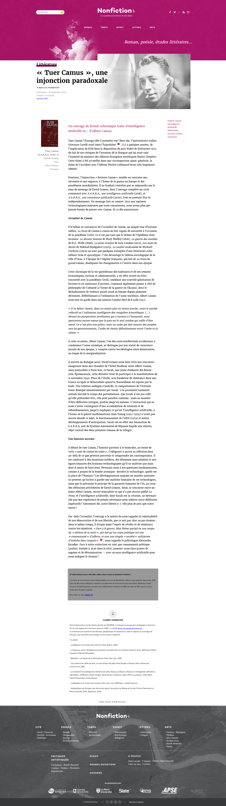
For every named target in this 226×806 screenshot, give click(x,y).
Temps (104, 27)
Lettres (136, 27)
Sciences (48, 732)
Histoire (93, 732)
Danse (169, 746)
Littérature (146, 732)
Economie (51, 735)
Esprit (120, 27)
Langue (144, 735)
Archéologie (95, 735)
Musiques (180, 732)
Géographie (68, 735)
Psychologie (120, 735)
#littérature (172, 130)
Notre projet (134, 761)
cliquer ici (89, 595)
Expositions (57, 771)
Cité (73, 27)
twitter (174, 12)
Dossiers (96, 773)
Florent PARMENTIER (50, 88)
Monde (66, 732)
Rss (183, 12)
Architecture (172, 741)
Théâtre (170, 735)
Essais (94, 756)
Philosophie (120, 732)
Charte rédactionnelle (163, 761)
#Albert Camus (174, 121)
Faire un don (134, 764)
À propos (134, 756)
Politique (41, 738)
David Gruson (51, 158)
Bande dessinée (174, 743)
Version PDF (42, 98)
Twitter (111, 802)
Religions (119, 738)
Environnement (71, 741)
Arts (152, 27)
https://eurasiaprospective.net (130, 628)
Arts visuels (172, 738)
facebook (170, 12)
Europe (66, 738)
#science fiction (174, 133)
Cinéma (170, 732)
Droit (39, 732)
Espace (88, 27)
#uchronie (172, 137)
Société (40, 735)
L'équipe (146, 761)
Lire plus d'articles (112, 702)
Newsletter (188, 12)
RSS (115, 802)
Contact (146, 764)
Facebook (107, 802)
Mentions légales (136, 802)
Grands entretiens (103, 764)
